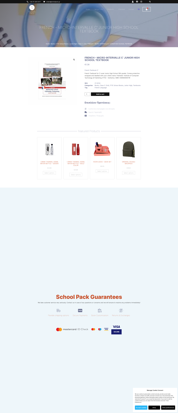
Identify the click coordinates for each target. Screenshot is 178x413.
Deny (154, 407)
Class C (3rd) (82, 44)
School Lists (99, 9)
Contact (131, 9)
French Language (101, 88)
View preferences (168, 407)
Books (88, 9)
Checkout (121, 9)
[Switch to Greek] (138, 9)
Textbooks (137, 85)
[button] (150, 1)
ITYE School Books (62, 44)
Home (48, 44)
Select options (49, 173)
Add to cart (100, 94)
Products (111, 9)
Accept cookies (141, 407)
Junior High (73, 44)
